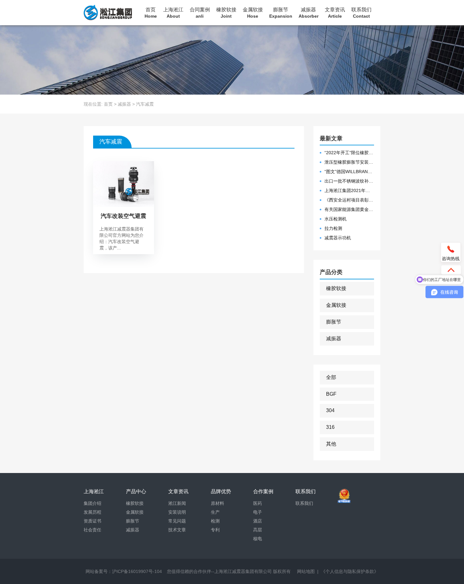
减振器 (308, 13)
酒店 (257, 520)
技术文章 (177, 529)
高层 (257, 529)
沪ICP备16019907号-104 (137, 571)
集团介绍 (92, 503)
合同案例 (200, 13)
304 (330, 410)
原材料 (217, 503)
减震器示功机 (337, 237)
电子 (257, 512)
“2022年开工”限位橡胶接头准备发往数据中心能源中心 (349, 152)
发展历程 (92, 512)
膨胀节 (280, 13)
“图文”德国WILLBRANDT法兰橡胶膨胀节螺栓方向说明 (349, 171)
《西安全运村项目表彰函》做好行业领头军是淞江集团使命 (349, 199)
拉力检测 (333, 228)
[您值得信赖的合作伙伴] (108, 12)
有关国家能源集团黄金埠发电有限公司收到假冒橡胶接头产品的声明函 (349, 209)
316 (330, 427)
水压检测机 (335, 218)
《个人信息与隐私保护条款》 (349, 571)
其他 (331, 444)
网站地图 (306, 571)
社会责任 (92, 529)
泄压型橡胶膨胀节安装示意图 (349, 162)
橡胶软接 (226, 13)
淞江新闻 (177, 503)
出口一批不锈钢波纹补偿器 (349, 181)
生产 (215, 512)
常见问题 (177, 520)
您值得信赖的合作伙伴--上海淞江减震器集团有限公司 (219, 571)
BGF (331, 394)
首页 (151, 13)
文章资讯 (335, 13)
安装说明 (177, 512)
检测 (215, 520)
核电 (257, 538)
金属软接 (253, 13)
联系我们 (361, 13)
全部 (331, 377)
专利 (215, 529)
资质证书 (92, 520)
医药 (257, 503)
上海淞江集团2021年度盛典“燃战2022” (349, 190)
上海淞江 (173, 13)
